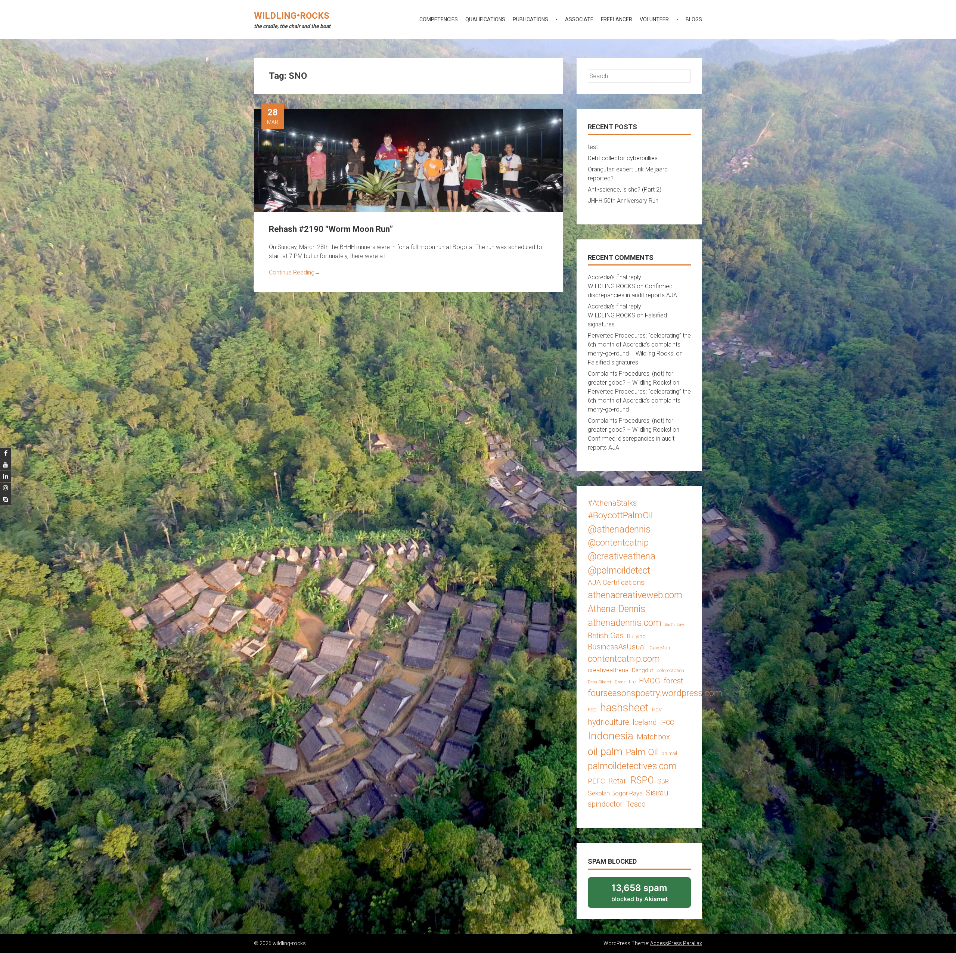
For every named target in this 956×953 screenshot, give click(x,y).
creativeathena (608, 670)
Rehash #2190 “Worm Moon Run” (331, 229)
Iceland (645, 722)
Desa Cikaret (599, 682)
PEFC (596, 781)
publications (530, 19)
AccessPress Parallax (676, 943)
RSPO (642, 780)
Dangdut (642, 670)
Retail (617, 780)
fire (632, 682)
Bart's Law (674, 624)
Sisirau (657, 792)
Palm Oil (642, 751)
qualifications (485, 19)
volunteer (654, 19)
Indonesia (610, 736)
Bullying (636, 636)
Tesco (636, 804)
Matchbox (653, 736)
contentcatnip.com (624, 659)
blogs (694, 19)
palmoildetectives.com (632, 766)
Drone (620, 682)
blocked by (649, 895)
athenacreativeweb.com (635, 595)
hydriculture (608, 722)
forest (673, 680)
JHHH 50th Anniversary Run (623, 200)
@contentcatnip (618, 542)
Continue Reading (294, 272)
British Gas (606, 635)
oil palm (605, 752)
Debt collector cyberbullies (623, 158)
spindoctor (605, 804)
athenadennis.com (624, 622)
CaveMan (659, 648)
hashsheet (624, 707)
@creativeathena (621, 556)
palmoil (669, 753)
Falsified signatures (613, 362)
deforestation (670, 670)
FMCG (649, 680)
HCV (657, 710)
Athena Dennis (617, 608)
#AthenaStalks (612, 503)
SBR (663, 781)
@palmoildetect (619, 570)
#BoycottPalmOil (620, 515)
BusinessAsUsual (617, 646)
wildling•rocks (291, 15)
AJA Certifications (616, 582)
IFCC (667, 722)
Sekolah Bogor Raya (615, 793)
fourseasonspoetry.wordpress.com (655, 692)
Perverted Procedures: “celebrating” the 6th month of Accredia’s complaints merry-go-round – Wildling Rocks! (639, 344)
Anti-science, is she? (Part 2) (624, 189)
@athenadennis (619, 529)
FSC (592, 710)
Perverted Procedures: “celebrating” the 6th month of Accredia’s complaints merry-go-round (639, 400)
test (593, 146)
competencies (438, 19)
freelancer (616, 19)
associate (579, 19)
